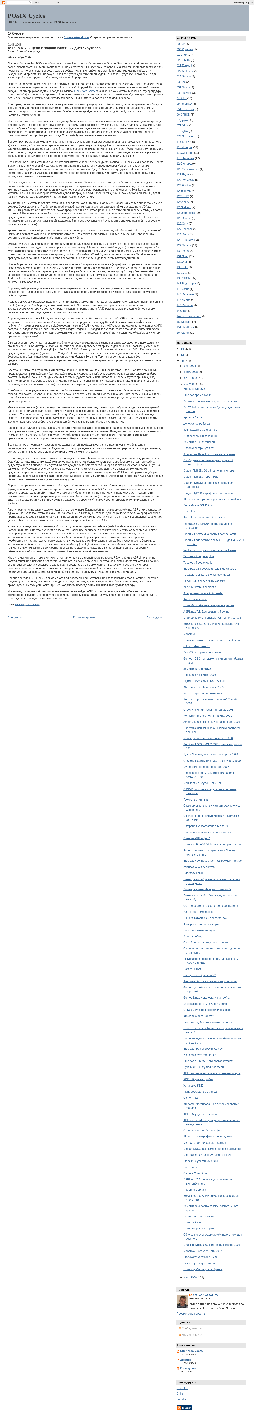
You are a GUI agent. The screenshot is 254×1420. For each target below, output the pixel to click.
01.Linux (182, 54)
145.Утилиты (185, 305)
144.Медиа (183, 299)
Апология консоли (195, 599)
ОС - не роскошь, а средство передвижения (211, 905)
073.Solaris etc (186, 136)
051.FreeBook (185, 109)
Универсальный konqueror (200, 435)
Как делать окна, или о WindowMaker (206, 574)
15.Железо (183, 321)
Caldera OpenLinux (195, 1173)
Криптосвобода (193, 936)
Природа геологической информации (207, 832)
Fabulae (182, 1399)
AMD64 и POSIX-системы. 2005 (203, 687)
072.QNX (182, 131)
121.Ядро (183, 174)
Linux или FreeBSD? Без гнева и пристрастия (212, 844)
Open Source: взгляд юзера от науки (206, 942)
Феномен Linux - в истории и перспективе (210, 981)
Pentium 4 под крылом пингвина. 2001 (207, 715)
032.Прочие (184, 92)
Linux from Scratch (85, 91)
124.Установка (186, 212)
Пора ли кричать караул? (199, 930)
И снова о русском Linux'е (200, 1054)
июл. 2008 (190, 1277)
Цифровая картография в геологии (206, 826)
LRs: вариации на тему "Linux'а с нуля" (208, 1154)
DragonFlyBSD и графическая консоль (208, 493)
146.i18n (182, 310)
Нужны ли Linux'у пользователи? (204, 1067)
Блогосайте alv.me (76, 37)
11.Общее (183, 141)
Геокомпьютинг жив (196, 799)
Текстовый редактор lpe (198, 556)
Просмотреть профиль (191, 1313)
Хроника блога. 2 (194, 388)
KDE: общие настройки (198, 1079)
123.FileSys (184, 185)
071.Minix (183, 125)
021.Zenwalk (184, 65)
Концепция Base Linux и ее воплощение (209, 454)
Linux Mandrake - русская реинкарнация (208, 605)
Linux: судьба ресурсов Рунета (202, 1269)
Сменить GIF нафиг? (196, 838)
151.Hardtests (185, 327)
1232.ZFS (183, 201)
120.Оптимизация (188, 169)
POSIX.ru (182, 1388)
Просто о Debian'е (195, 1189)
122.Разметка (185, 180)
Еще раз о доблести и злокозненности (207, 1022)
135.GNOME (184, 278)
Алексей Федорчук (205, 1295)
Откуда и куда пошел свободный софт (207, 1009)
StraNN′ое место (191, 1350)
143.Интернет (185, 294)
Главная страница (84, 617)
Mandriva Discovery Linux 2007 (202, 1251)
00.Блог (181, 43)
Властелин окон (193, 873)
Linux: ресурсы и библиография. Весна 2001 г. (212, 1244)
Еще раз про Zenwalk (197, 395)
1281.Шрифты (186, 240)
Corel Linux (190, 1167)
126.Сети (182, 223)
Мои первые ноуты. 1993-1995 (202, 783)
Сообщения (189, 1328)
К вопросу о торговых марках (202, 924)
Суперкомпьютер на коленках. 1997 (206, 766)
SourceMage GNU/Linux (198, 505)
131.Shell (182, 256)
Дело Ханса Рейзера (196, 423)
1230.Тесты (184, 191)
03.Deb (181, 82)
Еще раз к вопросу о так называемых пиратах (212, 860)
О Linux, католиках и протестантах (205, 918)
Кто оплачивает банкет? (198, 1016)
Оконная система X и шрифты (202, 1130)
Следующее (15, 617)
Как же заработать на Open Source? (206, 1003)
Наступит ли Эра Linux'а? (199, 975)
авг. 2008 (190, 384)
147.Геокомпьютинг (189, 316)
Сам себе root (192, 969)
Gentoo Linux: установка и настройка (206, 997)
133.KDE (182, 267)
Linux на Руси (192, 1222)
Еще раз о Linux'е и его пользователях (208, 1060)
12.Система (184, 163)
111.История (32, 604)
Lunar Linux (190, 511)
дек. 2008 (190, 365)
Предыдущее (154, 617)
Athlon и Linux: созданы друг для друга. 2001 (211, 721)
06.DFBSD (183, 114)
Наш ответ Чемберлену (198, 911)
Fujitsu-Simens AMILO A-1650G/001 (205, 681)
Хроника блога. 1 (194, 417)
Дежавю (185, 1359)
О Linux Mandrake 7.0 (196, 646)
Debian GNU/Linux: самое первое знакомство (212, 1148)
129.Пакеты (184, 245)
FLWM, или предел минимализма (204, 580)
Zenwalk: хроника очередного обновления (210, 401)
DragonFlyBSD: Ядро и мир (200, 476)
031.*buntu (183, 87)
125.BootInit (184, 218)
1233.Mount (184, 207)
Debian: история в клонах (199, 1216)
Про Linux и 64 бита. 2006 (199, 674)
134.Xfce (182, 272)
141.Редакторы (186, 283)
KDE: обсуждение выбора (200, 1091)
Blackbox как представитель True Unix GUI (210, 568)
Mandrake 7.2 (191, 633)
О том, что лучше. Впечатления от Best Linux (211, 640)
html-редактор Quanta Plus (200, 429)
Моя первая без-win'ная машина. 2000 (208, 738)
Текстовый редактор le (197, 562)
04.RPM (19, 604)
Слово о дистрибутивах (198, 448)
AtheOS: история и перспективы (203, 652)
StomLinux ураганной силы (200, 1161)
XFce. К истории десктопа (199, 587)
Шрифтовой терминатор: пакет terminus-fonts (212, 499)
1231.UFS (183, 196)
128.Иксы (183, 234)
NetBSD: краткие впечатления (202, 693)
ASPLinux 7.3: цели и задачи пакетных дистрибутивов (54, 48)
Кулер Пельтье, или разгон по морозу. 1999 (210, 754)
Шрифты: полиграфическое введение (207, 1136)
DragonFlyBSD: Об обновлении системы (209, 470)
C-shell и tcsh (191, 1097)
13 (183, 354)
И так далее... (189, 1368)
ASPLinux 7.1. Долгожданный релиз (206, 611)
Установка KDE (193, 1085)
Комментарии (190, 1334)
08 (183, 360)
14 (183, 348)
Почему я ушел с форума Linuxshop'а (207, 889)
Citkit (180, 1393)
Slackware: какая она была (200, 1257)
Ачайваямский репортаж (199, 866)
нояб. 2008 (191, 371)
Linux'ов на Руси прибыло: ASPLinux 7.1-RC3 (212, 617)
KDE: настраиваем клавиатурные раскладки (211, 1073)
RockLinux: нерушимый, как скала (205, 517)
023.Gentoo (184, 76)
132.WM (182, 261)
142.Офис (183, 289)
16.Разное (183, 332)
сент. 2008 (191, 377)
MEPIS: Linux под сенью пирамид (204, 1142)
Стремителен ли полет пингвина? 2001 (208, 709)
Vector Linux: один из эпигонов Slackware (209, 550)
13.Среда (183, 250)
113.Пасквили (185, 158)
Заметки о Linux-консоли (199, 442)
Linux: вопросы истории (198, 1228)
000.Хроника (185, 49)
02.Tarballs (183, 60)
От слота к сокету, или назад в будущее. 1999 (212, 760)
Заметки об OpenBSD (197, 668)
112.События (185, 152)
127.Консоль (184, 229)
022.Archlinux (185, 71)
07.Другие (183, 120)
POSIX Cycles (26, 15)
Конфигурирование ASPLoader (203, 593)
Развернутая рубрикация (199, 1263)
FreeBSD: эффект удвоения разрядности (209, 534)
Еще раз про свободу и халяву (203, 1048)
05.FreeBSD (184, 103)
